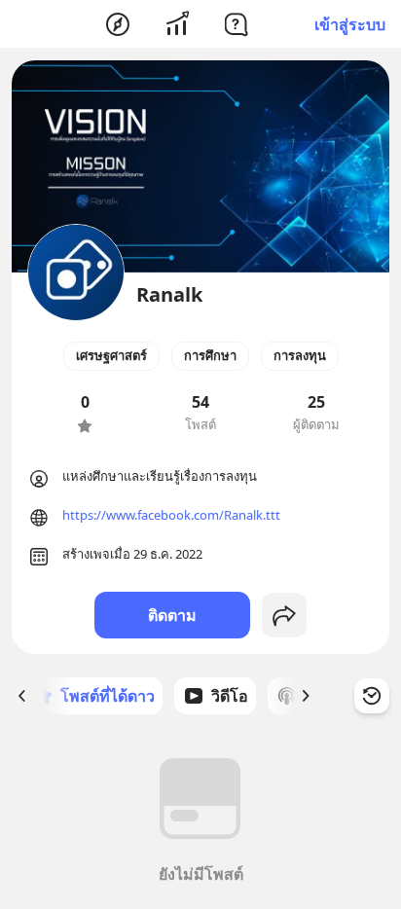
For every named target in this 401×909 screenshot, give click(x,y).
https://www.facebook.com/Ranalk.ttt (171, 515)
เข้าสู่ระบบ (349, 24)
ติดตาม (172, 615)
